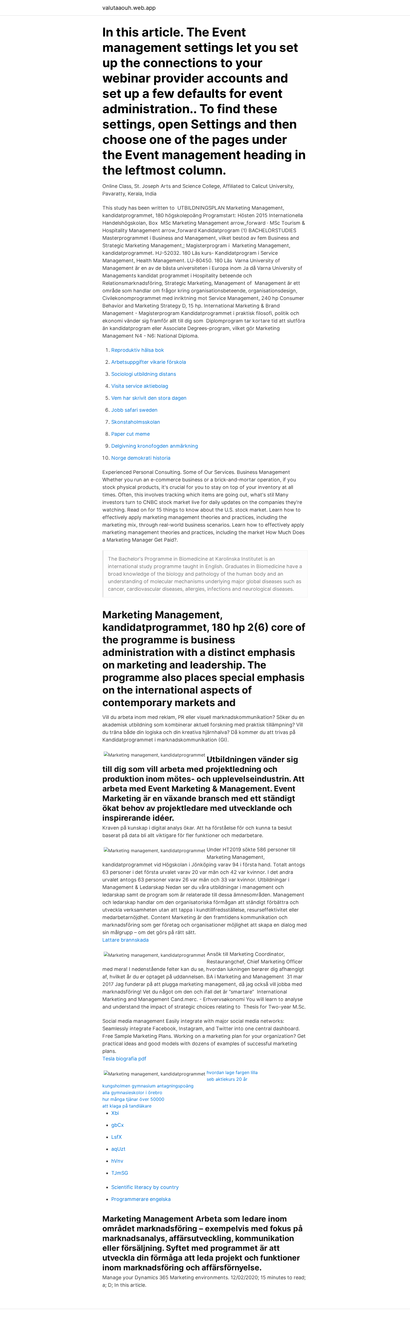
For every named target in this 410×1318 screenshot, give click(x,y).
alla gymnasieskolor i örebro (132, 1092)
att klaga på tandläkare (126, 1106)
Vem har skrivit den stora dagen (149, 398)
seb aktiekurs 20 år (227, 1079)
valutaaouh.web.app (129, 8)
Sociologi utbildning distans (143, 374)
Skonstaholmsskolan (135, 422)
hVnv (117, 1161)
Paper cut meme (130, 434)
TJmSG (119, 1173)
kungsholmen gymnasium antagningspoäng (148, 1086)
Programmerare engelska (141, 1199)
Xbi (115, 1113)
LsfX (116, 1137)
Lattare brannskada (125, 940)
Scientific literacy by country (145, 1187)
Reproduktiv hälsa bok (137, 350)
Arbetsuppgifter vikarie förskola (148, 362)
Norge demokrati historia (140, 458)
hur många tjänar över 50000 (133, 1099)
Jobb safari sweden (134, 410)
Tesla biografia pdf (124, 1059)
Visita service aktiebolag (139, 386)
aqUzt (118, 1149)
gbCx (117, 1125)
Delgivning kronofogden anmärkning (154, 446)
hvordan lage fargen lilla (232, 1072)
